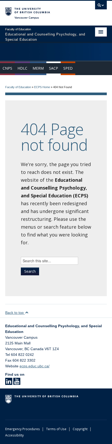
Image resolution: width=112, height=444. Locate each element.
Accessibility (14, 435)
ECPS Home (42, 87)
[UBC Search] (101, 6)
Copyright (80, 429)
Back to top (15, 313)
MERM (38, 68)
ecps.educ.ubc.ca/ (34, 366)
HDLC (22, 68)
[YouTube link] (16, 383)
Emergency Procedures (22, 429)
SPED (68, 68)
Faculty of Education (18, 87)
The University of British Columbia (40, 11)
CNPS (7, 68)
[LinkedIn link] (8, 383)
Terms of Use (56, 429)
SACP (53, 68)
